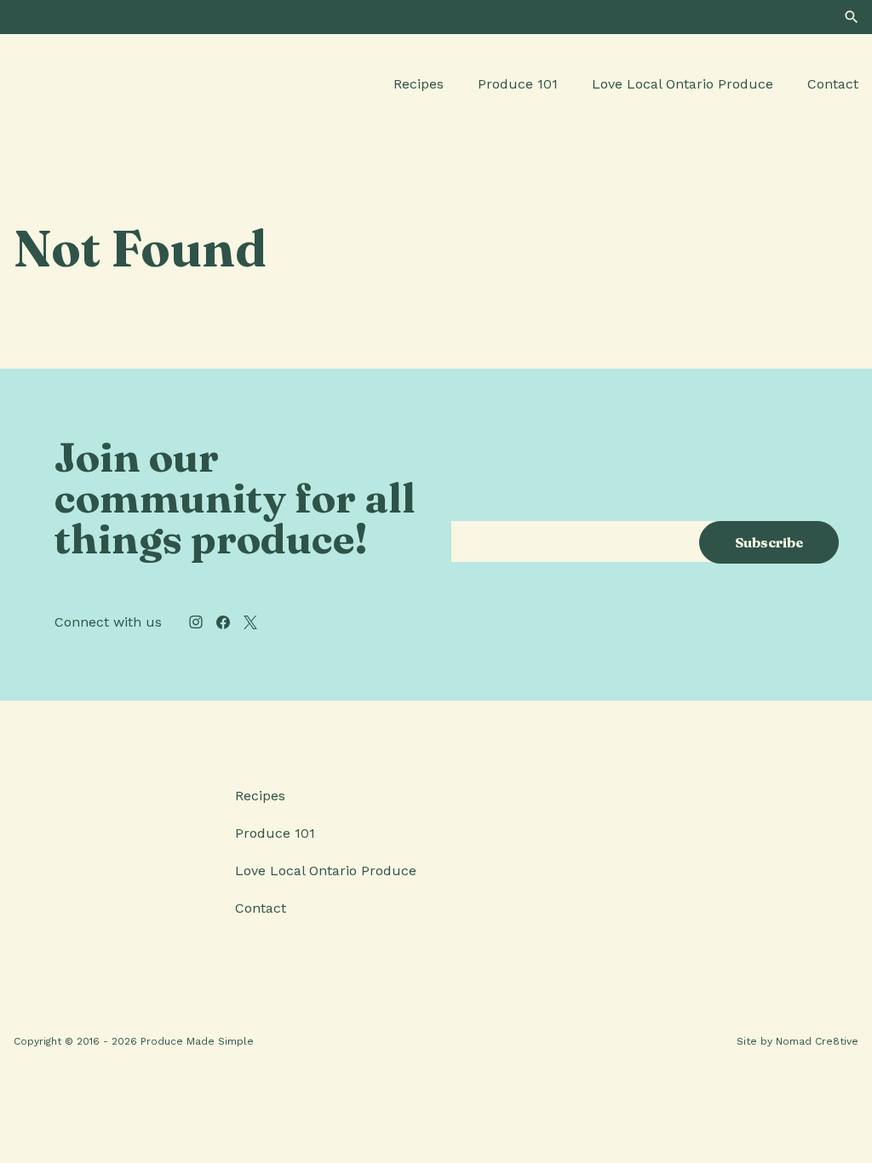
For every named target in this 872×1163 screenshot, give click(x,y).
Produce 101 (518, 84)
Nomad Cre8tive (817, 1041)
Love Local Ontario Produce (682, 84)
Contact (832, 84)
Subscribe (769, 542)
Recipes (418, 84)
